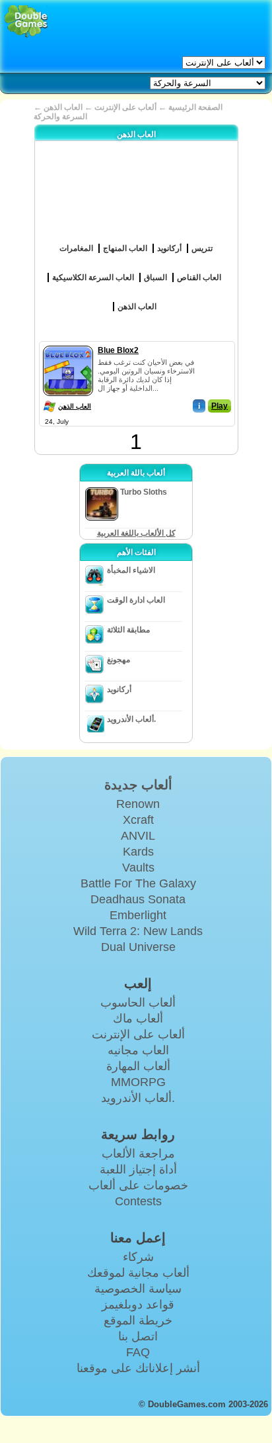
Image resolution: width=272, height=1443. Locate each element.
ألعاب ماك (138, 1018)
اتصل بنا (138, 1336)
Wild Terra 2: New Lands (138, 931)
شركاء (138, 1257)
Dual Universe (138, 947)
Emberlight (138, 915)
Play (219, 406)
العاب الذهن (74, 406)
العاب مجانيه (138, 1050)
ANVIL (138, 835)
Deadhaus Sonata (138, 899)
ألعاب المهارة (138, 1066)
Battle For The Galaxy (138, 883)
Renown (138, 804)
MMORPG (138, 1082)
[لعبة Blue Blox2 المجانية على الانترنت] (68, 343)
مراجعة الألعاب (138, 1153)
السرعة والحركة (60, 116)
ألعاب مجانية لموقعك (138, 1272)
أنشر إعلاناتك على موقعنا (138, 1368)
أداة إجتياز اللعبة (138, 1169)
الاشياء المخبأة (131, 570)
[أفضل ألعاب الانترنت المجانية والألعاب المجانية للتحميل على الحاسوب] (26, 21)
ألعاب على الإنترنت (125, 107)
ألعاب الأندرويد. (131, 719)
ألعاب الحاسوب (138, 1002)
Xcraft (138, 819)
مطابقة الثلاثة (128, 629)
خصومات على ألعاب (138, 1185)
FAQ (138, 1352)
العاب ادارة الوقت (136, 600)
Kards (138, 851)
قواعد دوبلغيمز (138, 1304)
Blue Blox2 (118, 350)
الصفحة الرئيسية (195, 107)
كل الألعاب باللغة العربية (136, 533)
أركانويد (119, 689)
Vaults (138, 867)
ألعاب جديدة (138, 784)
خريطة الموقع (138, 1320)
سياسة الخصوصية (138, 1288)
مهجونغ (118, 659)
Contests (138, 1201)
